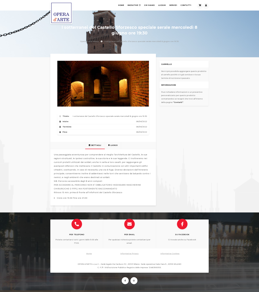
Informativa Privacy (129, 254)
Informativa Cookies (170, 254)
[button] (76, 234)
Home (89, 254)
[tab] (95, 145)
